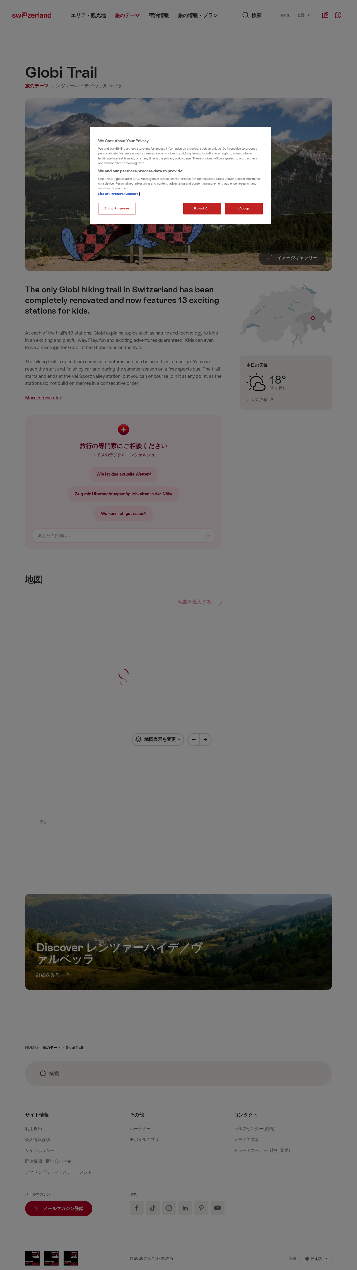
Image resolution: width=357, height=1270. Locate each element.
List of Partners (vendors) (118, 194)
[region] (180, 175)
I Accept (244, 208)
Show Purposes (117, 208)
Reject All (202, 208)
